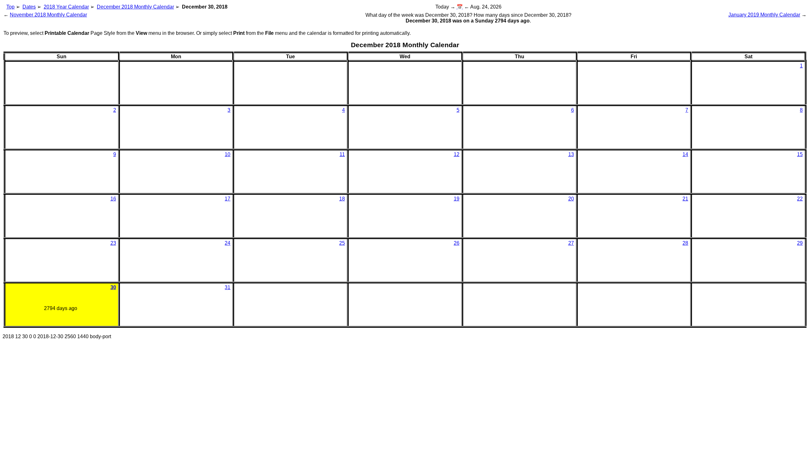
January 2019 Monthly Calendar (764, 14)
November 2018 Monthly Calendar (48, 14)
